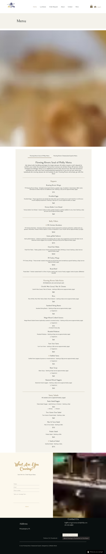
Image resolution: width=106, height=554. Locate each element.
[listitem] (53, 328)
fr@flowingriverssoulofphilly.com (76, 523)
